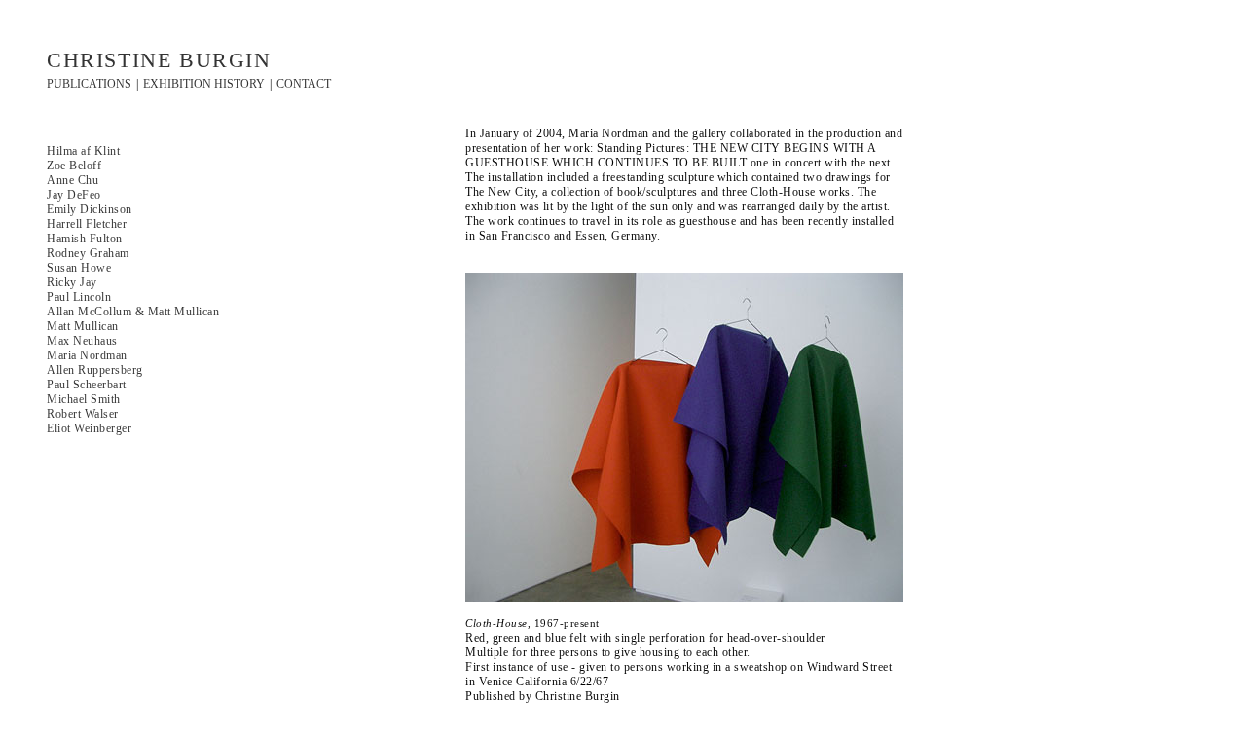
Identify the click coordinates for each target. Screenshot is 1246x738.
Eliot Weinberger (89, 428)
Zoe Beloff (74, 165)
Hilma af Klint (83, 151)
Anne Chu (72, 180)
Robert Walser (83, 414)
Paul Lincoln (79, 297)
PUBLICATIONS (89, 84)
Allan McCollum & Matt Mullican (133, 311)
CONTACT (303, 84)
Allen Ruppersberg (95, 370)
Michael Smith (84, 399)
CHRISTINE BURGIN (159, 60)
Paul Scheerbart (87, 384)
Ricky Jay (72, 282)
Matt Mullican (83, 326)
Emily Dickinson (89, 209)
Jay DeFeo (74, 195)
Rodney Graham (88, 253)
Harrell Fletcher (87, 224)
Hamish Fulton (85, 238)
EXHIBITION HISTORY (204, 84)
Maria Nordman (87, 355)
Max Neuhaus (82, 341)
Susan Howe (79, 268)
